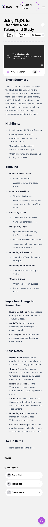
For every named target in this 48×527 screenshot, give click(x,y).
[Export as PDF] (35, 72)
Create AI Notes (27, 7)
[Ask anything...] (41, 520)
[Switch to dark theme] (17, 6)
